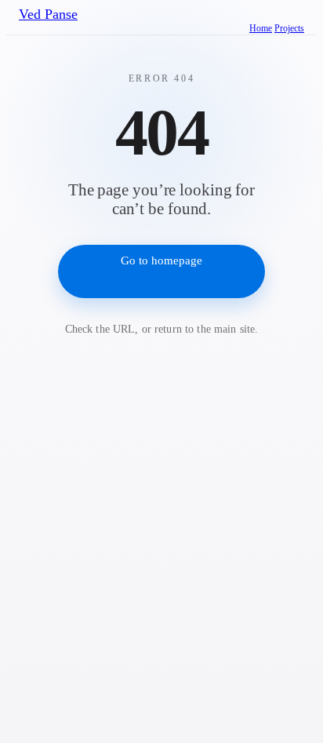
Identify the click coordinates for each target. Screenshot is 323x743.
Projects (289, 28)
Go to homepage (161, 260)
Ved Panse (48, 14)
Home (260, 28)
